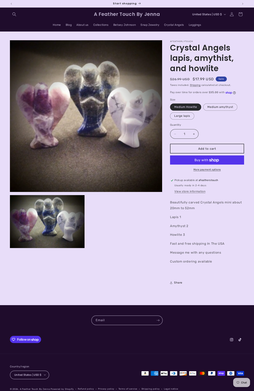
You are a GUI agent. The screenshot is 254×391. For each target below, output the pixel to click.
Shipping (195, 85)
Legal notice (171, 388)
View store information (189, 191)
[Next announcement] (242, 4)
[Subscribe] (158, 320)
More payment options (207, 169)
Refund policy (86, 388)
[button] (14, 14)
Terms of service (127, 388)
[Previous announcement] (11, 4)
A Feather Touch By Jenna (35, 389)
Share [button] (178, 282)
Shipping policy (150, 388)
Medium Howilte (185, 107)
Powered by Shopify (62, 389)
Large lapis (182, 116)
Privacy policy (106, 388)
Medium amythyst (220, 107)
